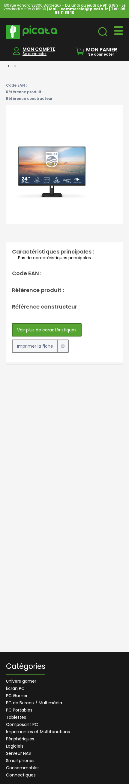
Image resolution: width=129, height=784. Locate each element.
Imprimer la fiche (35, 346)
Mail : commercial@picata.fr (78, 8)
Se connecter (34, 53)
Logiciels (14, 746)
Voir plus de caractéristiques (46, 330)
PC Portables (19, 710)
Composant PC (22, 724)
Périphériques (20, 739)
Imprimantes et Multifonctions (38, 732)
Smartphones (20, 761)
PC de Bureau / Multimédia (34, 703)
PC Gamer (17, 696)
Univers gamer (21, 681)
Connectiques (21, 775)
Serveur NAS (18, 753)
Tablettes (16, 717)
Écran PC (15, 688)
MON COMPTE (38, 49)
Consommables (23, 768)
